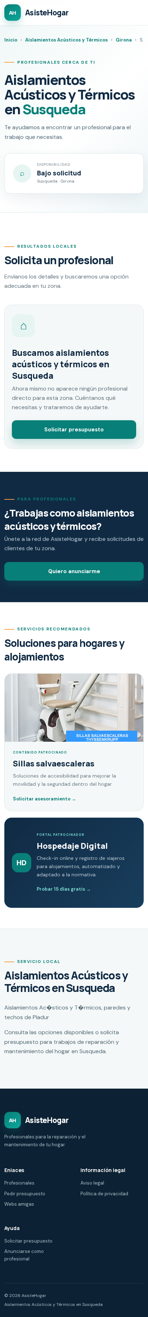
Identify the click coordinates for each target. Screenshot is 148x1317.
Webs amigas (19, 1204)
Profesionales (19, 1183)
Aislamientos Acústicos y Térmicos (66, 40)
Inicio (10, 40)
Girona (124, 40)
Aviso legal (92, 1183)
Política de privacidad (104, 1194)
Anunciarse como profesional (24, 1255)
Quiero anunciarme (74, 571)
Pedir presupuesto (24, 1194)
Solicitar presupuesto (74, 429)
